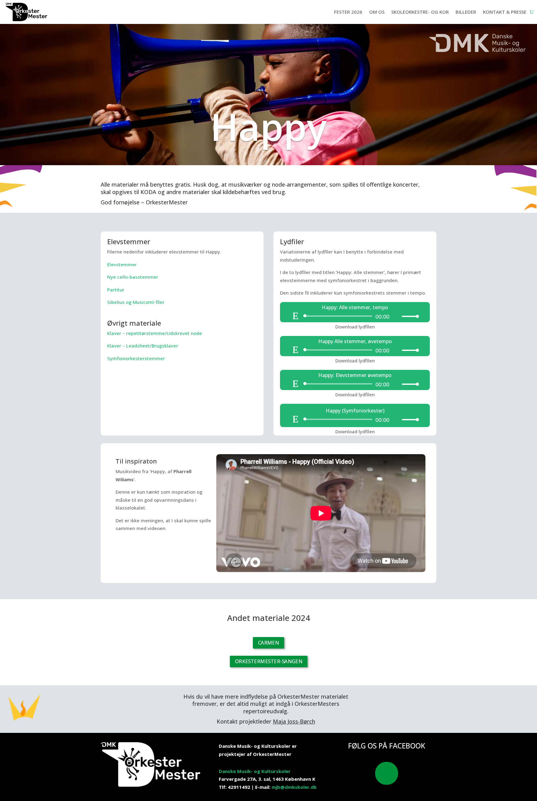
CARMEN (268, 642)
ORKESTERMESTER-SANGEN (268, 661)
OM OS (376, 12)
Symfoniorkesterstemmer (136, 358)
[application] (354, 316)
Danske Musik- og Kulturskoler (255, 771)
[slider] (408, 316)
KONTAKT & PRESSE (504, 12)
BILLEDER (466, 12)
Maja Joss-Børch (294, 721)
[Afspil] (295, 316)
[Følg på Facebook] (386, 773)
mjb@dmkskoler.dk (294, 787)
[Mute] (397, 316)
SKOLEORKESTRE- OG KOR (420, 12)
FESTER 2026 (348, 12)
